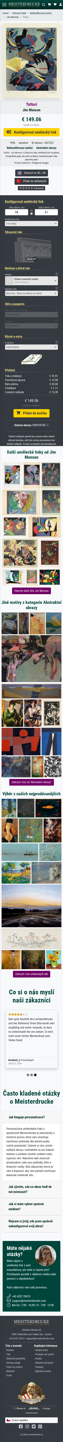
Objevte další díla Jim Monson (31, 590)
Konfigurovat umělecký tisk (34, 132)
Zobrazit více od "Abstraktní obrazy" (32, 782)
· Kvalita (38, 1358)
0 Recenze (38, 188)
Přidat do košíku (33, 413)
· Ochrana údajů (12, 1362)
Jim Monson (13, 17)
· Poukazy (38, 1367)
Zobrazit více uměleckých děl (31, 974)
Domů (6, 13)
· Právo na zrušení (13, 1367)
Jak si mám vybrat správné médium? (26, 1206)
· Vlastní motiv (41, 1350)
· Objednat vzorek (42, 1371)
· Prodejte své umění (44, 1354)
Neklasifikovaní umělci (41, 13)
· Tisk (7, 1354)
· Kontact (9, 1350)
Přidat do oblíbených (33, 181)
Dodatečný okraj (12, 219)
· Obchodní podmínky (15, 1358)
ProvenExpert (27, 1060)
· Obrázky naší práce (43, 1362)
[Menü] (4, 4)
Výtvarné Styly (19, 13)
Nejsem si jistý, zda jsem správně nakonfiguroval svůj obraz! (31, 1223)
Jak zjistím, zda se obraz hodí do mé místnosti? (30, 1189)
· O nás (8, 1375)
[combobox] (31, 223)
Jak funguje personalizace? (27, 1117)
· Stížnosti (10, 1371)
